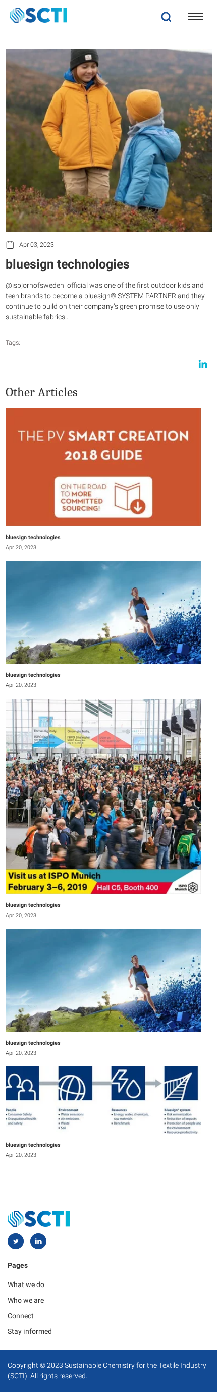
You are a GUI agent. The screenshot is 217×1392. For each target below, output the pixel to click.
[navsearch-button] (166, 16)
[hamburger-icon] (195, 16)
